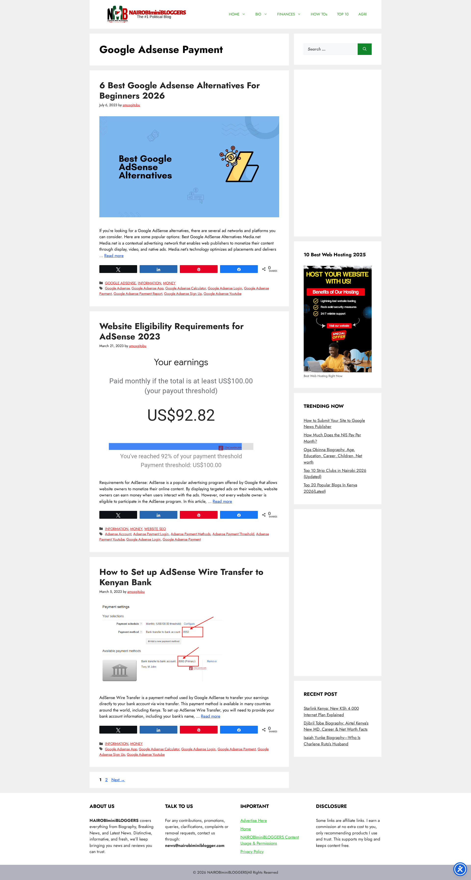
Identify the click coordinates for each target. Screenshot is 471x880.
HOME (234, 14)
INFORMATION (149, 283)
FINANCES (286, 14)
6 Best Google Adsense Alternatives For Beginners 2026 (179, 90)
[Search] (365, 49)
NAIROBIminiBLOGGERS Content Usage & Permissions (269, 840)
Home (245, 829)
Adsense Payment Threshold (233, 533)
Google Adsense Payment (182, 539)
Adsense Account (118, 533)
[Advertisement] (338, 153)
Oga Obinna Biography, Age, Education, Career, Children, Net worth (333, 456)
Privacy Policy (251, 851)
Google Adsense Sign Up (183, 293)
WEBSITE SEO (155, 528)
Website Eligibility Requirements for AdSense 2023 (171, 331)
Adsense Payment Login (151, 533)
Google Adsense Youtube (222, 293)
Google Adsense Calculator (185, 288)
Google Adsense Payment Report (138, 293)
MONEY (169, 283)
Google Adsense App (147, 288)
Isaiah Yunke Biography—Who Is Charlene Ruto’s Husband (332, 741)
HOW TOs (319, 14)
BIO (258, 14)
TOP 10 (343, 14)
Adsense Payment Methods (190, 533)
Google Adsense (117, 288)
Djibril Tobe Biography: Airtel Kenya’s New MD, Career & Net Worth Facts (336, 726)
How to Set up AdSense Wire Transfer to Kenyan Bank (181, 577)
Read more (114, 256)
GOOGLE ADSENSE (120, 283)
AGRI (362, 14)
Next (118, 780)
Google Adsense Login (225, 288)
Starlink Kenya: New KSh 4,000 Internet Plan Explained (331, 711)
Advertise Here (253, 820)
